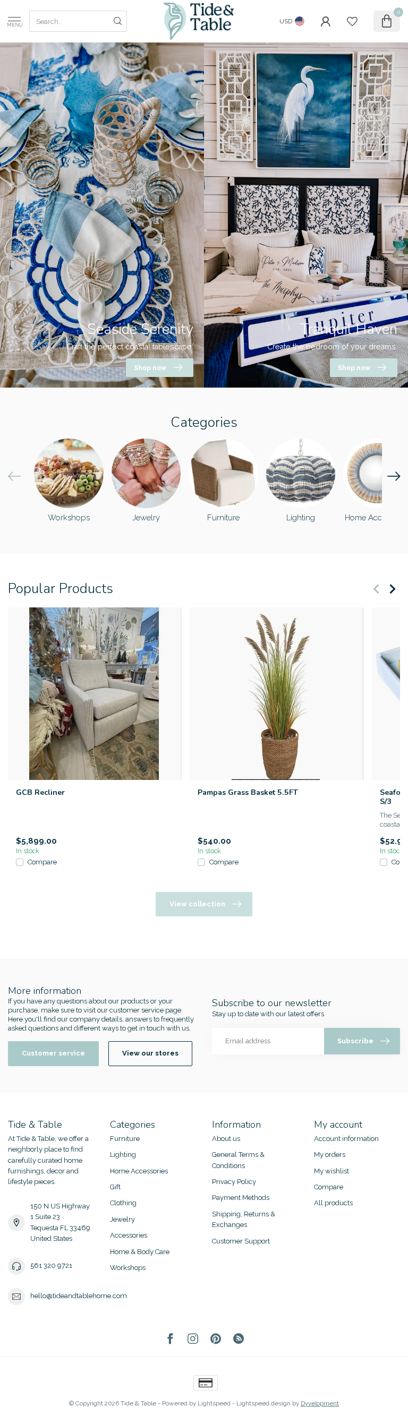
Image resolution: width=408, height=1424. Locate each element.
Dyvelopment (320, 1403)
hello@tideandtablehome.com (78, 1296)
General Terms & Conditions (238, 1160)
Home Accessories (139, 1171)
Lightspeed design (263, 1403)
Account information (346, 1139)
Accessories (128, 1235)
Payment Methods (240, 1198)
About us (226, 1139)
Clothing (123, 1203)
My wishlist (331, 1171)
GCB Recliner (40, 792)
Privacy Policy (234, 1182)
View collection (197, 904)
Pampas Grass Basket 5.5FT (248, 792)
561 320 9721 (51, 1265)
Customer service (53, 1053)
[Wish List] (352, 21)
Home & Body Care (139, 1252)
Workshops (128, 1268)
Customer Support (241, 1241)
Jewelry (122, 1219)
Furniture (125, 1139)
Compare (42, 863)
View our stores (150, 1053)
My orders (329, 1155)
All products (333, 1203)
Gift (115, 1187)
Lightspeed (214, 1403)
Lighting (123, 1155)
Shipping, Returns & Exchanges (243, 1219)
